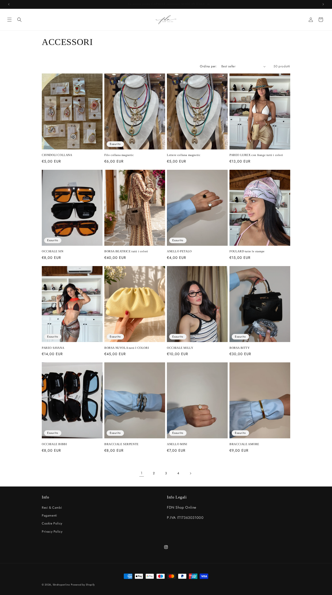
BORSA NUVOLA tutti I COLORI (126, 347)
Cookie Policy (52, 523)
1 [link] (142, 473)
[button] (9, 20)
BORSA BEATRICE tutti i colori (126, 251)
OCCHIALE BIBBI (54, 444)
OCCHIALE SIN (52, 251)
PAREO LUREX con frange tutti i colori (256, 155)
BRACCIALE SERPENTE (121, 444)
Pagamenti (49, 515)
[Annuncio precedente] (9, 4)
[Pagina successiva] (190, 473)
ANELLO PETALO (179, 251)
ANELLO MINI (177, 444)
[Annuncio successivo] (323, 4)
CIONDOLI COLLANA (57, 155)
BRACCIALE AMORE (244, 444)
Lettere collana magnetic (183, 155)
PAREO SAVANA (53, 347)
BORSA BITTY (239, 347)
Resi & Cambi (52, 507)
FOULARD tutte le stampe (247, 251)
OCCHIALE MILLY (180, 347)
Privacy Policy (52, 531)
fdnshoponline (61, 584)
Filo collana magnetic (119, 155)
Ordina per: (208, 66)
